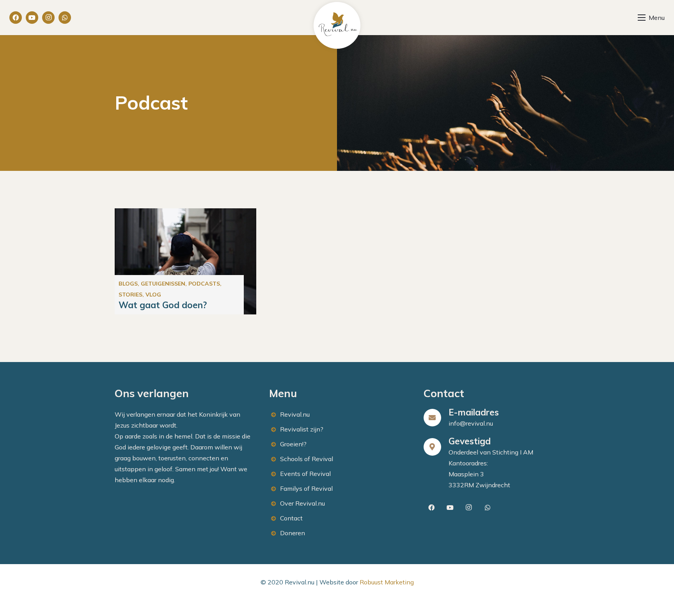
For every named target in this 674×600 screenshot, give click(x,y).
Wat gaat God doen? (163, 305)
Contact (291, 518)
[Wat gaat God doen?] (185, 261)
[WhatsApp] (65, 17)
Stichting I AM (512, 452)
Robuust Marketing (387, 582)
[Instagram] (48, 17)
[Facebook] (15, 17)
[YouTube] (32, 17)
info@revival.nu (471, 423)
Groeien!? (293, 444)
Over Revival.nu (302, 503)
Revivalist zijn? (301, 429)
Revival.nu (295, 414)
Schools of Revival (306, 459)
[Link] (337, 25)
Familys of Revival (306, 488)
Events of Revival (305, 474)
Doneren (292, 533)
